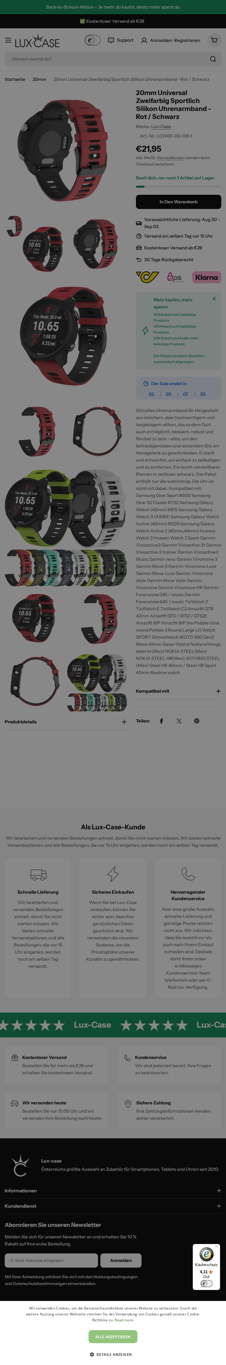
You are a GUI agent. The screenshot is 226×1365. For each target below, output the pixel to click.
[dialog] (113, 1333)
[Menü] (216, 1247)
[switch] (206, 1283)
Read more (124, 1320)
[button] (113, 1354)
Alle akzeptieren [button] (112, 1336)
